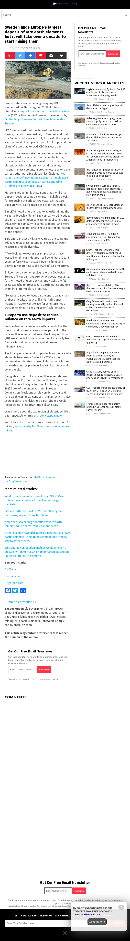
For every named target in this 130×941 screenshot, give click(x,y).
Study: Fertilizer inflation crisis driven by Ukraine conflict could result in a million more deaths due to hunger (105, 255)
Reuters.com (12, 576)
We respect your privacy (47, 906)
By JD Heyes (103, 128)
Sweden (27, 625)
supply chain (13, 625)
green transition (38, 616)
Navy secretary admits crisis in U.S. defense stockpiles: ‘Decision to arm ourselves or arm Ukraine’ (105, 220)
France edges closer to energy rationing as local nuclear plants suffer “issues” (104, 407)
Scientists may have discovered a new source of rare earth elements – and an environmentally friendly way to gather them (37, 537)
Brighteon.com (18, 481)
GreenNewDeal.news (50, 415)
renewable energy (52, 620)
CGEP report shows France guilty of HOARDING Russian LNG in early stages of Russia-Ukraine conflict (105, 390)
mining (9, 620)
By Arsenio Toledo (106, 99)
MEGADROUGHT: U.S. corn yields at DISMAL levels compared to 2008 (104, 206)
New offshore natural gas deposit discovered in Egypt (104, 107)
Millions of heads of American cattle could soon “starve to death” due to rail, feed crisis (105, 272)
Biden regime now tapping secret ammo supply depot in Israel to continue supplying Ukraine (104, 121)
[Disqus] (38, 744)
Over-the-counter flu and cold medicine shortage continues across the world (105, 339)
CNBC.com (11, 569)
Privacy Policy (91, 914)
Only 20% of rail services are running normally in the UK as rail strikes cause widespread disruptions (104, 306)
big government (35, 608)
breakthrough (54, 608)
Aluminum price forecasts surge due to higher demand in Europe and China (103, 137)
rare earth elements (27, 620)
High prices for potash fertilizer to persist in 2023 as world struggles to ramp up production (105, 172)
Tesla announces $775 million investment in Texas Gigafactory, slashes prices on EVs (103, 236)
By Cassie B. (103, 244)
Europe (52, 612)
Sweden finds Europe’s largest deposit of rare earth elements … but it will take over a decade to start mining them (104, 190)
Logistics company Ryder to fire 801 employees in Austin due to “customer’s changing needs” (105, 92)
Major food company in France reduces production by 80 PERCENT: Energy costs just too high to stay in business (103, 357)
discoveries (22, 612)
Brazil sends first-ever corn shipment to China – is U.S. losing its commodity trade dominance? (105, 323)
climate (9, 612)
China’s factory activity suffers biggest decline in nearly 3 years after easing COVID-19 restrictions (104, 374)
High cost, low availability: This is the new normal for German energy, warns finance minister (105, 288)
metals (61, 616)
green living (19, 616)
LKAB (52, 616)
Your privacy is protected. (18, 679)
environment (39, 612)
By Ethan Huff (103, 163)
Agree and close (97, 921)
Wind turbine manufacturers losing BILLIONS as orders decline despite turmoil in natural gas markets (34, 500)
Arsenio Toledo (32, 47)
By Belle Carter (105, 381)
